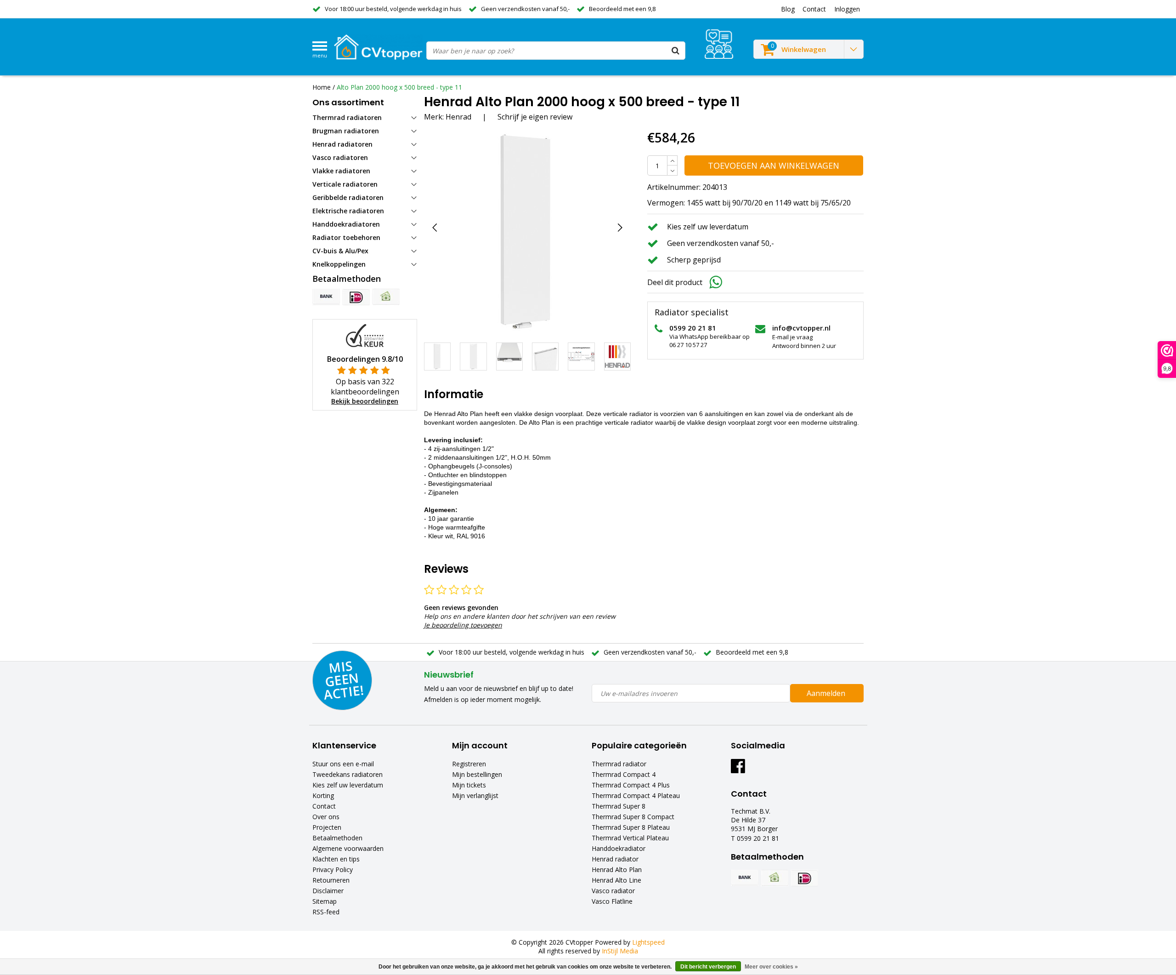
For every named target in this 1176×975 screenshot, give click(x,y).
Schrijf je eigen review (535, 117)
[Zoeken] (675, 50)
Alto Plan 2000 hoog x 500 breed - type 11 (399, 87)
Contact (324, 806)
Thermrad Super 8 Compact (633, 816)
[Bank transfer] (326, 297)
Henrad (458, 117)
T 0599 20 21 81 (755, 838)
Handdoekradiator (618, 848)
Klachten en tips (336, 859)
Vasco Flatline (612, 901)
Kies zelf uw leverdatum (347, 785)
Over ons (325, 816)
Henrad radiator (615, 859)
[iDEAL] (356, 297)
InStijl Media (620, 950)
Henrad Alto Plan (617, 869)
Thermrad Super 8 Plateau (631, 827)
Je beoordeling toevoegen (463, 625)
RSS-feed (325, 911)
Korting (323, 795)
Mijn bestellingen (477, 774)
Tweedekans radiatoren (347, 774)
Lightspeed (648, 942)
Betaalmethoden (337, 837)
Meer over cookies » (771, 967)
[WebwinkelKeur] (365, 335)
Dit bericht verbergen (708, 967)
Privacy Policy (332, 869)
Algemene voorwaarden (348, 848)
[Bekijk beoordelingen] (719, 44)
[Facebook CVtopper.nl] (738, 769)
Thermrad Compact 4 (624, 774)
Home (321, 87)
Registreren (469, 763)
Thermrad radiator (619, 763)
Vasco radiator (613, 890)
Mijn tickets (469, 785)
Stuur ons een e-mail (343, 763)
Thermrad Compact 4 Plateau (636, 795)
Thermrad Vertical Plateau (630, 837)
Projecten (326, 827)
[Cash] (386, 297)
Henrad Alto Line (616, 880)
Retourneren (331, 880)
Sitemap (324, 901)
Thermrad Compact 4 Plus (631, 785)
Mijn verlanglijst (475, 795)
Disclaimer (328, 890)
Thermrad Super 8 (618, 806)
